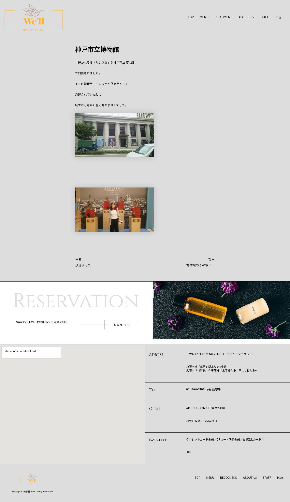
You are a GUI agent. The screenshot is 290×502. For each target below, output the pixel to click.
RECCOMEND (224, 17)
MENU (204, 17)
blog (278, 17)
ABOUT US (246, 17)
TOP (191, 17)
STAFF (264, 17)
